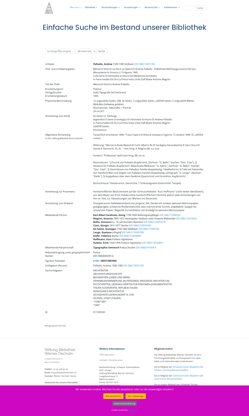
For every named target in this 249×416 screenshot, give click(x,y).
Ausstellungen (131, 7)
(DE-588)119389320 (148, 229)
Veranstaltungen (109, 7)
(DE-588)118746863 (152, 242)
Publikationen (171, 7)
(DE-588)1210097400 (140, 225)
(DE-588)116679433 (186, 218)
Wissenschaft (151, 7)
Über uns (74, 7)
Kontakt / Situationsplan (111, 360)
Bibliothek (90, 7)
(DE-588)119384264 (170, 215)
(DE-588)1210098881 (130, 235)
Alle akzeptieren (113, 396)
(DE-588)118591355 (144, 64)
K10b (96, 260)
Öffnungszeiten (107, 354)
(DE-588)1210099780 (133, 232)
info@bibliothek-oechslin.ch (64, 372)
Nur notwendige (136, 396)
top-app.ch (132, 410)
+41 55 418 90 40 (60, 369)
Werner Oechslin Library (65, 376)
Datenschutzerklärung (124, 403)
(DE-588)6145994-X (146, 247)
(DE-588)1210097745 (155, 222)
